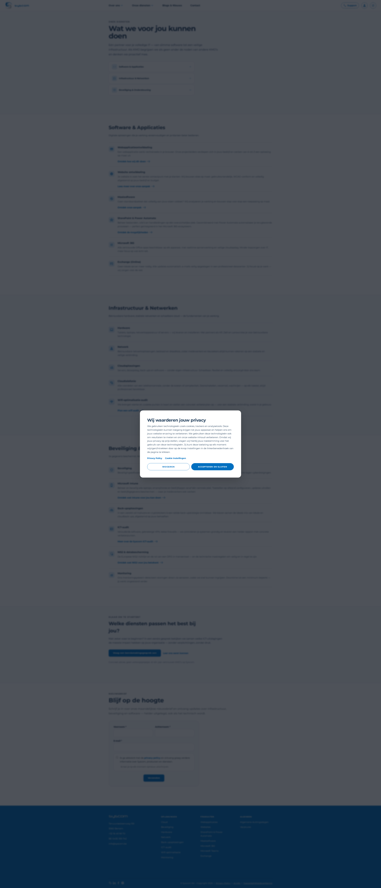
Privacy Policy (154, 458)
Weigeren (168, 467)
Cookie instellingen (175, 458)
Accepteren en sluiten (212, 467)
